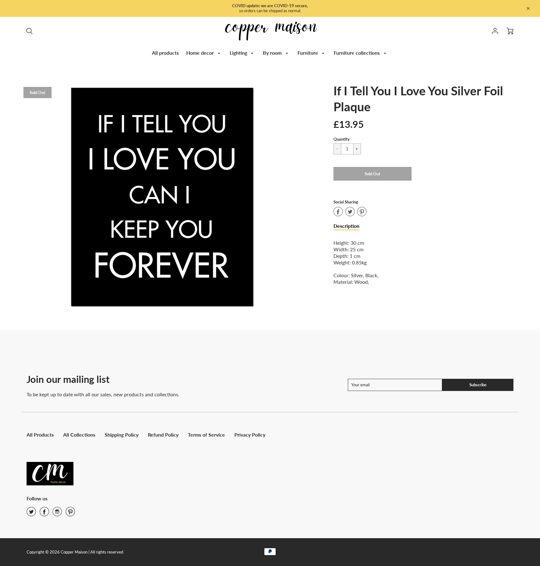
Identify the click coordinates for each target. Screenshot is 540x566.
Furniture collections (357, 53)
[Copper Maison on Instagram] (57, 514)
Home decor (200, 53)
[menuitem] (165, 53)
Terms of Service (206, 435)
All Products (40, 435)
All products (165, 53)
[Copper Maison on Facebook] (44, 514)
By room (273, 53)
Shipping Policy (121, 435)
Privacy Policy (249, 435)
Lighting (239, 53)
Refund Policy (163, 435)
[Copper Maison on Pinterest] (70, 514)
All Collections (79, 435)
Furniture (308, 53)
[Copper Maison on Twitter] (31, 514)
